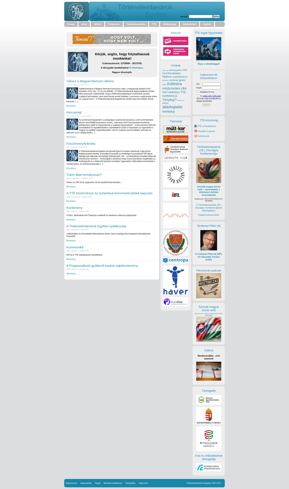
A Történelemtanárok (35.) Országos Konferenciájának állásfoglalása (208, 208)
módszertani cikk (174, 88)
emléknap (173, 80)
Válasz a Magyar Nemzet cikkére (90, 81)
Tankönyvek (203, 136)
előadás (165, 80)
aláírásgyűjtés (175, 70)
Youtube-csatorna (206, 131)
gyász (182, 80)
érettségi (168, 111)
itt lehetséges (136, 67)
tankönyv (174, 92)
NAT (165, 92)
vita (183, 100)
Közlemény (74, 207)
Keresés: (184, 16)
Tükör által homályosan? (84, 175)
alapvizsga (165, 70)
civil (184, 69)
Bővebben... (71, 106)
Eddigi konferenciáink (208, 215)
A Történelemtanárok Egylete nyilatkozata (96, 226)
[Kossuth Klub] (175, 159)
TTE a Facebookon (206, 126)
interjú (164, 84)
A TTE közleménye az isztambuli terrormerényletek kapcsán (109, 193)
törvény (179, 100)
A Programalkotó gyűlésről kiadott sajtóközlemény (102, 265)
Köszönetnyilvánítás (80, 143)
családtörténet (179, 76)
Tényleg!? (169, 99)
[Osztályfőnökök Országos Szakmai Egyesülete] (175, 152)
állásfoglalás (172, 107)
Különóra (174, 84)
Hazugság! (74, 112)
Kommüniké (75, 247)
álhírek (165, 103)
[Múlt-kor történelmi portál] (175, 132)
